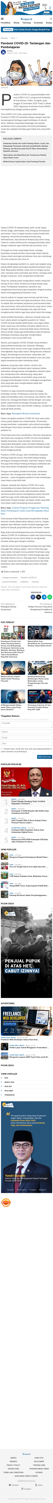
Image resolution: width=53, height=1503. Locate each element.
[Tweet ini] (38, 597)
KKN (6, 1078)
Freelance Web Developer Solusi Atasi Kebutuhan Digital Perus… (27, 831)
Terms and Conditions (13, 1472)
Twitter (40, 1485)
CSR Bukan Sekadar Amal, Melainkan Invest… (29, 876)
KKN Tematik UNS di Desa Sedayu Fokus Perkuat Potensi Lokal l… (29, 821)
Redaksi (13, 1461)
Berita (13, 799)
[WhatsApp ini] (49, 597)
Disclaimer (39, 1461)
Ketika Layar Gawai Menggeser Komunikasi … (29, 1047)
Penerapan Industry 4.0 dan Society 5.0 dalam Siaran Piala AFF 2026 (39, 707)
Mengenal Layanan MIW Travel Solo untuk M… (29, 1057)
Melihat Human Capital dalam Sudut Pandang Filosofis (24, 162)
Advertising (16, 828)
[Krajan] (26, 18)
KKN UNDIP (9, 1091)
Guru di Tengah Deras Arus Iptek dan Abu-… (28, 867)
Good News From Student (26, 1476)
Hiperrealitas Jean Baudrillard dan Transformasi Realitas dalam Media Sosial (40, 643)
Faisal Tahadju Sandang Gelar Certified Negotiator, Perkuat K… (28, 802)
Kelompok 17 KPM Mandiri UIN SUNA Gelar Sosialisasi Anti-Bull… (30, 812)
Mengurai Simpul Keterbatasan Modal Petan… (29, 857)
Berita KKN (9, 1082)
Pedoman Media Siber (39, 1469)
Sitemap (39, 1472)
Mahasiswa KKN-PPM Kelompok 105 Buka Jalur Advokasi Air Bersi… (29, 840)
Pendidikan (9, 1095)
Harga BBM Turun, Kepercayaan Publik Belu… (29, 886)
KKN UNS (8, 1086)
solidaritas (24, 582)
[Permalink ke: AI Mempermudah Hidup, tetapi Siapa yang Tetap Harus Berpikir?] (13, 696)
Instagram (27, 1489)
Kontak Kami (13, 1469)
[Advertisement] (26, 196)
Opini (11, 855)
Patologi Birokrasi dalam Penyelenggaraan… (28, 895)
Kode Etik (39, 1458)
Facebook (15, 1485)
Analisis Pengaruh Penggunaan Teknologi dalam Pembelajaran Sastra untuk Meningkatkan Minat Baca (25, 511)
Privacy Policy (13, 1465)
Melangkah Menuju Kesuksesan (26, 414)
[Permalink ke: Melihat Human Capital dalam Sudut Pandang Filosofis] (13, 668)
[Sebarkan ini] (33, 597)
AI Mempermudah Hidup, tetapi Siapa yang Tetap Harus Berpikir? (11, 707)
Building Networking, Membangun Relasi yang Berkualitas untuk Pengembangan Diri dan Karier (38, 680)
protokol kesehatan (9, 582)
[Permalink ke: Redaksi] (3, 52)
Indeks (13, 1458)
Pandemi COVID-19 (28, 578)
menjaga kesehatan (10, 578)
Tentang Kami (39, 1465)
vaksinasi (35, 582)
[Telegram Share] (44, 597)
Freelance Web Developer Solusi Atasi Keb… (20, 1040)
